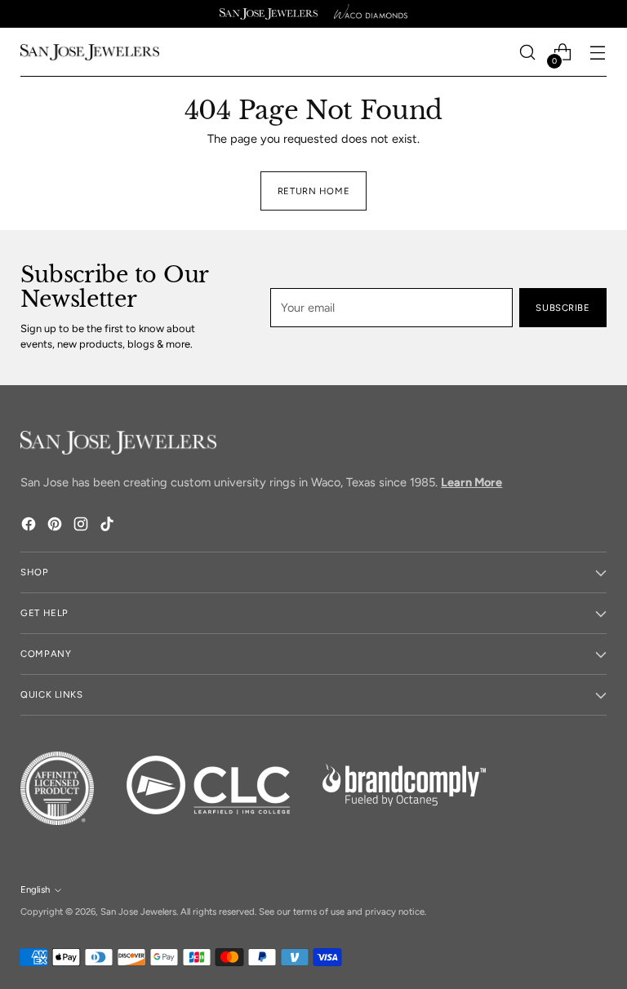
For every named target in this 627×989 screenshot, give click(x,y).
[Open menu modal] (598, 52)
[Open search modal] (528, 52)
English (35, 889)
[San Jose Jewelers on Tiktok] (108, 527)
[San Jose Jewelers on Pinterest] (56, 527)
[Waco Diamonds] (370, 13)
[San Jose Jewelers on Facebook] (30, 527)
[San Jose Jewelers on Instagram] (82, 527)
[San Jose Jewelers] (269, 13)
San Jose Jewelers (138, 911)
